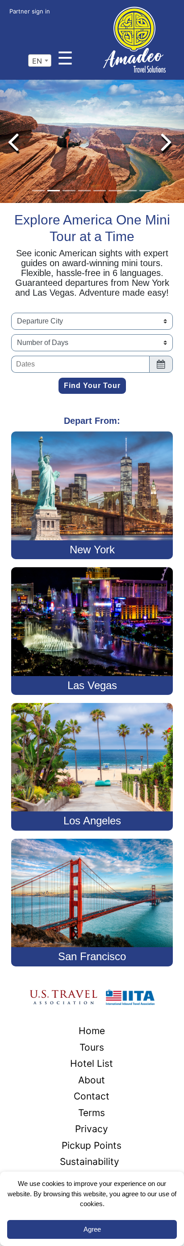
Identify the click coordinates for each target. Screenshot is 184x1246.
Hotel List (91, 1063)
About (91, 1080)
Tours (91, 1047)
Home (92, 1030)
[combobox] (39, 60)
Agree (92, 1229)
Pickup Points (91, 1145)
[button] (13, 141)
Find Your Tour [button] (92, 385)
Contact (91, 1096)
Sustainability (89, 1161)
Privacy (91, 1128)
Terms (91, 1112)
